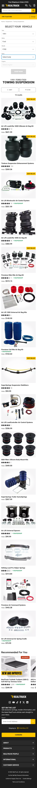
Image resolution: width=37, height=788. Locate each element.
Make (3, 38)
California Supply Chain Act (13, 778)
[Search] (33, 10)
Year (3, 30)
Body (3, 53)
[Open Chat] (26, 6)
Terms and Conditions (18, 782)
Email (4, 717)
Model (3, 46)
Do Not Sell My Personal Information (18, 775)
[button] (18, 742)
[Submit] (33, 721)
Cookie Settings (27, 778)
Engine (3, 61)
